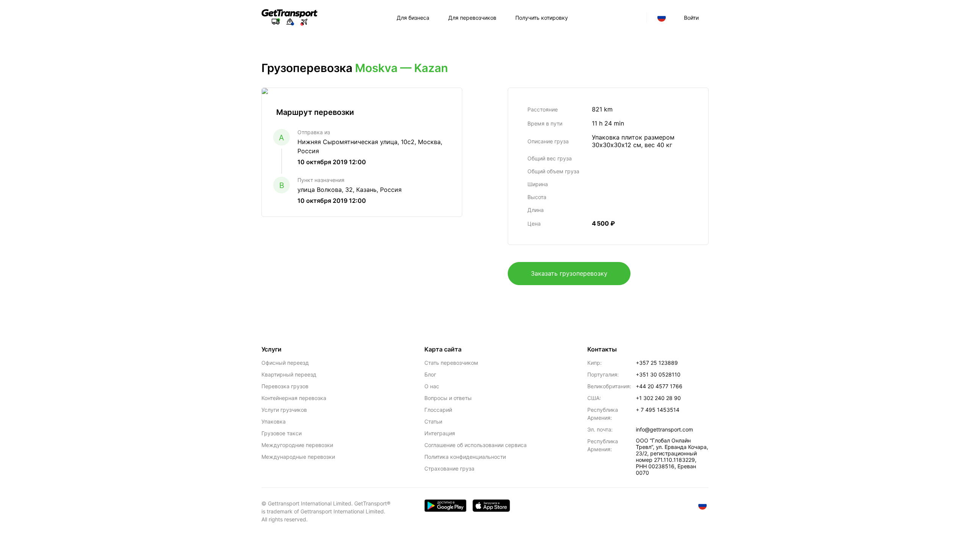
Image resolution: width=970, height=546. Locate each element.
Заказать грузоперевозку (569, 273)
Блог (430, 374)
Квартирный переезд (288, 374)
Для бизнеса (413, 17)
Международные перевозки (298, 456)
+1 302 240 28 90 (658, 398)
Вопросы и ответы (448, 398)
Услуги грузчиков (284, 409)
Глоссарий (438, 409)
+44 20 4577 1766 (659, 386)
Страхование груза (449, 468)
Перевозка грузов (284, 386)
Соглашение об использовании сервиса (475, 445)
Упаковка (273, 421)
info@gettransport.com (664, 429)
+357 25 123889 (657, 362)
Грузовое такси (281, 433)
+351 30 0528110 (658, 374)
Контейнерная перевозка (293, 398)
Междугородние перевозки (297, 445)
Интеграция (439, 433)
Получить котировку (541, 17)
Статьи (433, 421)
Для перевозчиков (472, 17)
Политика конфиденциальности (465, 456)
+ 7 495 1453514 (657, 409)
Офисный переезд (285, 362)
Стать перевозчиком (451, 362)
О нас (431, 386)
